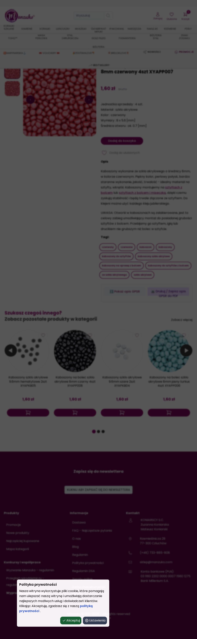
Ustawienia (97, 620)
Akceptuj (73, 620)
